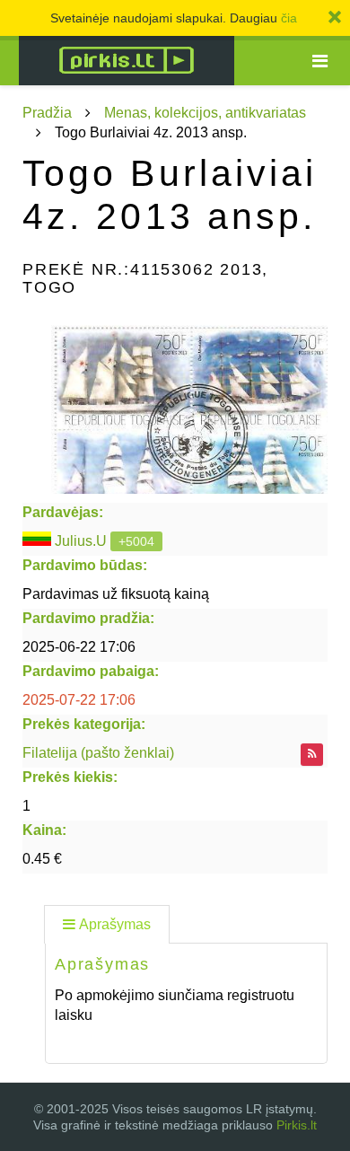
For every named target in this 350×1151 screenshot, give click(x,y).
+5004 (136, 541)
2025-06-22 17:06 (79, 647)
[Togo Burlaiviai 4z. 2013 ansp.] (175, 404)
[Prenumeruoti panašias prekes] (312, 754)
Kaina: (44, 830)
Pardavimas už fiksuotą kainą (115, 594)
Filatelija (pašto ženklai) (98, 752)
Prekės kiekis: (70, 777)
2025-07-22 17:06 (79, 699)
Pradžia (47, 112)
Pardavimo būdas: (84, 565)
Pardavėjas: (62, 512)
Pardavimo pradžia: (88, 618)
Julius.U (81, 541)
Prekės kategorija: (83, 724)
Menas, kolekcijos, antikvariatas (205, 112)
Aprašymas (115, 924)
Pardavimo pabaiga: (90, 671)
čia (289, 18)
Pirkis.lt (296, 1125)
